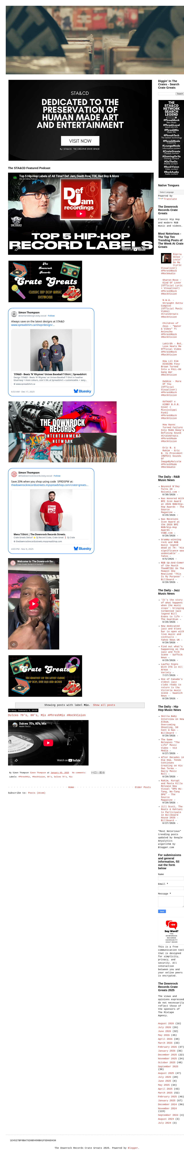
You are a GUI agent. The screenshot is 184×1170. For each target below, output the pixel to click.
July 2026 (164, 1027)
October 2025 (166, 1062)
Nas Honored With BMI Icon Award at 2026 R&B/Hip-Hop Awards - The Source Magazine (172, 505)
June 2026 (164, 1031)
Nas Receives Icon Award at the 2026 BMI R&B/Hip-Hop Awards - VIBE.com (170, 526)
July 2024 (164, 1123)
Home (71, 787)
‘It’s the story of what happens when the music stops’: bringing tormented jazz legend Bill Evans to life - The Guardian (172, 610)
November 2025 (167, 1058)
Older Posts (143, 787)
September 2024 (168, 1115)
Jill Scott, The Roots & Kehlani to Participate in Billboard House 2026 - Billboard (172, 813)
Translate (170, 199)
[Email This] (92, 772)
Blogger (133, 1148)
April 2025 (165, 1089)
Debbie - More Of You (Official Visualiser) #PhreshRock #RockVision (171, 388)
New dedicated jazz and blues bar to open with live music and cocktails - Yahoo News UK (172, 633)
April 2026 (165, 1039)
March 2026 (165, 1043)
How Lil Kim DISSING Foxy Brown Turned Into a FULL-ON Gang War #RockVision (171, 368)
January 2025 (166, 1100)
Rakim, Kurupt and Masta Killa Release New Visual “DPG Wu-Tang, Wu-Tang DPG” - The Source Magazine (172, 790)
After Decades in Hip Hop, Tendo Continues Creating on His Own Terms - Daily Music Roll (172, 765)
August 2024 (166, 1119)
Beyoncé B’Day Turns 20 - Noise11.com (170, 489)
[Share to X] (98, 772)
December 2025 (167, 1055)
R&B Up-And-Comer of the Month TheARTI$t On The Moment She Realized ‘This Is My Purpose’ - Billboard (172, 571)
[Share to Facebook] (100, 772)
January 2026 (166, 1051)
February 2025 (167, 1096)
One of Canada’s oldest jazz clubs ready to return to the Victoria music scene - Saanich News (172, 687)
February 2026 (167, 1047)
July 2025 (164, 1077)
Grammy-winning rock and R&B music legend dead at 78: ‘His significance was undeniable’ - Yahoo (172, 548)
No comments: (79, 773)
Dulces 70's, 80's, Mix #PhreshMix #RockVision (47, 715)
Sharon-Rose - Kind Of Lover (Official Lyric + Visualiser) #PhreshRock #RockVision (172, 287)
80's (49, 777)
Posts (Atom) (36, 793)
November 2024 (167, 1108)
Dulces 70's (60, 777)
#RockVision (38, 777)
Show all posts (104, 705)
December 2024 (167, 1104)
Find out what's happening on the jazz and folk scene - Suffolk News (172, 652)
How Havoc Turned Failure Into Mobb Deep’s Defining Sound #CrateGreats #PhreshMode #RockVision (172, 433)
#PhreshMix (24, 777)
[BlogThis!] (95, 772)
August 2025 (166, 1073)
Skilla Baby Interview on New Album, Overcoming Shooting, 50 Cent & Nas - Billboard (172, 724)
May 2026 (164, 1035)
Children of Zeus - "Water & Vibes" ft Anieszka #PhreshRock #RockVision (171, 330)
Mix (70, 777)
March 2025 (165, 1093)
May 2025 (164, 1085)
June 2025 (164, 1081)
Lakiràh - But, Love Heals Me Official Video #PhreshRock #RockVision (172, 349)
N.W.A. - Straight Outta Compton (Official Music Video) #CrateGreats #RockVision (172, 308)
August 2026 (166, 1023)
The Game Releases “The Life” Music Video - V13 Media (170, 745)
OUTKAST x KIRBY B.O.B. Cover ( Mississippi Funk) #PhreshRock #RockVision (170, 410)
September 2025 (168, 1066)
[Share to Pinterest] (103, 772)
